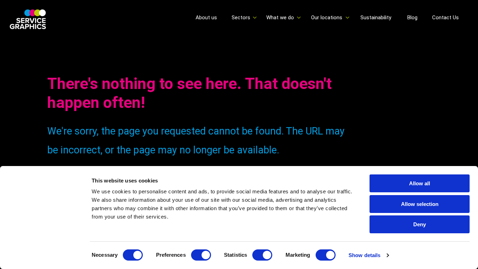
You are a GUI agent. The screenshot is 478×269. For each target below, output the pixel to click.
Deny (419, 224)
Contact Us (445, 17)
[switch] (201, 255)
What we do (280, 17)
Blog (412, 17)
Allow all (419, 183)
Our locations (326, 17)
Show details (364, 255)
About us (206, 17)
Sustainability (375, 17)
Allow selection (419, 204)
